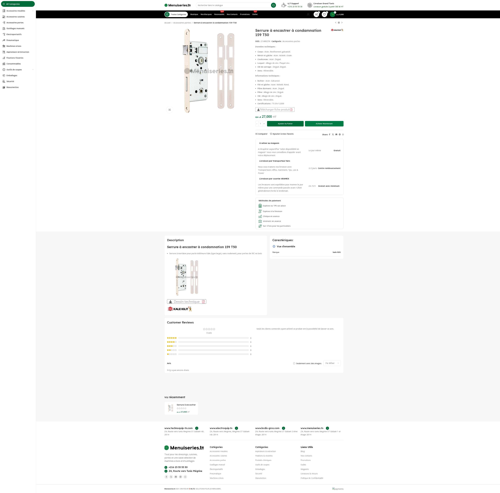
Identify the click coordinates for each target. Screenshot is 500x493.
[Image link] (184, 447)
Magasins (305, 469)
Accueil (167, 22)
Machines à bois (217, 478)
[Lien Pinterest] (339, 134)
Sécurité (258, 473)
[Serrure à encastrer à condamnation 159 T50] (170, 408)
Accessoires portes (182, 22)
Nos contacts (306, 455)
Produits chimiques (263, 460)
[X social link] (333, 134)
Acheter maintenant (324, 123)
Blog (303, 451)
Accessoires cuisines (218, 455)
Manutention (260, 478)
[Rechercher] (273, 5)
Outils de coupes (262, 464)
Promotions (306, 460)
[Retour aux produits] (338, 22)
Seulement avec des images (308, 363)
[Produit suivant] (342, 22)
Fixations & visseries (264, 455)
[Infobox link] (181, 428)
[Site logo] (177, 5)
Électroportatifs (216, 469)
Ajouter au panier (285, 123)
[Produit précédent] (335, 22)
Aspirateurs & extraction (265, 451)
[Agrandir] (169, 109)
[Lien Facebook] (329, 134)
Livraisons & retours (309, 473)
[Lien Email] (336, 134)
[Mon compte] (308, 14)
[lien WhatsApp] (343, 134)
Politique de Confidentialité (312, 478)
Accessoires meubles (219, 451)
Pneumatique (215, 473)
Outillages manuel (217, 464)
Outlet (303, 464)
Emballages (260, 469)
